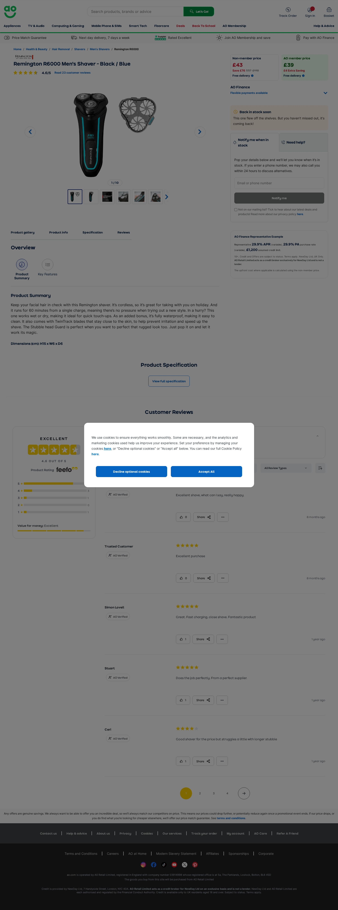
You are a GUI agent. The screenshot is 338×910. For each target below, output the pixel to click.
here (107, 448)
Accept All (206, 471)
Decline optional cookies (131, 471)
